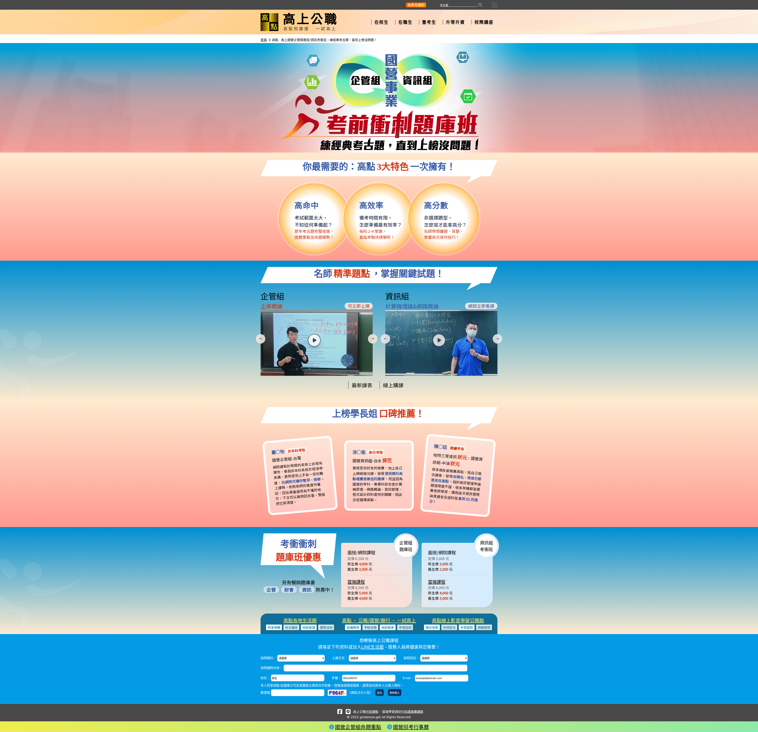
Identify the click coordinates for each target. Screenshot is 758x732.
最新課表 (362, 385)
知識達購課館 (413, 712)
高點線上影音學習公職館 (458, 620)
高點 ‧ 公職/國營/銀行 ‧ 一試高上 (379, 620)
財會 (289, 589)
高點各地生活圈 (300, 620)
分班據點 (372, 712)
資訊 (306, 589)
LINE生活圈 (372, 646)
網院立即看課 (481, 306)
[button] (261, 339)
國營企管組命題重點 (358, 726)
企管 (271, 589)
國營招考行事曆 (411, 726)
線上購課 (393, 385)
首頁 (264, 40)
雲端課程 (356, 581)
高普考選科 (416, 5)
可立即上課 (359, 306)
